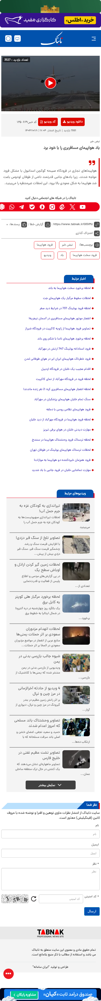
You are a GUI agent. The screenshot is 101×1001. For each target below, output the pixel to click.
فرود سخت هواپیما (85, 255)
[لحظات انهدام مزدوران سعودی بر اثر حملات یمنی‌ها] (76, 636)
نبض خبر (67, 245)
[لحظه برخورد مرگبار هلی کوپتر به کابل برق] (76, 603)
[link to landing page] (52, 38)
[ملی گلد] (50, 6)
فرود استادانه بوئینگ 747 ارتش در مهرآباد (64, 349)
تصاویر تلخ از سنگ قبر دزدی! (38, 538)
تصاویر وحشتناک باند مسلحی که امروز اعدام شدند (37, 723)
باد (62, 255)
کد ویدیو (50, 122)
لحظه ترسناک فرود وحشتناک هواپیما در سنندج (61, 440)
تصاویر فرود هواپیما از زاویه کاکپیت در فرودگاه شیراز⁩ (58, 328)
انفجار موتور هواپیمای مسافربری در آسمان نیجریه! (60, 318)
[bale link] (32, 207)
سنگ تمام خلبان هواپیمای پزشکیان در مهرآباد (62, 399)
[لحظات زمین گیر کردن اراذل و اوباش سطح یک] (76, 571)
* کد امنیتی (91, 896)
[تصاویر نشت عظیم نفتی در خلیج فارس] (76, 759)
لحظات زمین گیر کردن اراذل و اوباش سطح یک (37, 567)
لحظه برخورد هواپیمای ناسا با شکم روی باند (64, 339)
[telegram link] (22, 207)
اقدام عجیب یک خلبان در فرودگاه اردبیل (66, 369)
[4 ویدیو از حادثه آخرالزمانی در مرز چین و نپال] (76, 695)
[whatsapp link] (12, 207)
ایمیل (95, 845)
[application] (50, 83)
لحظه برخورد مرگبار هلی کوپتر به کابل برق (37, 599)
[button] (50, 83)
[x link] (72, 207)
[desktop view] (17, 38)
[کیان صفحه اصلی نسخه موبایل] (50, 994)
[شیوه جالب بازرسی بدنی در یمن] (76, 663)
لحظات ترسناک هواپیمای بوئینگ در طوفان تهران (60, 450)
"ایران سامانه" (41, 967)
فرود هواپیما (45, 245)
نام (97, 825)
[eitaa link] (62, 207)
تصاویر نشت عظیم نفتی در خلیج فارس (39, 755)
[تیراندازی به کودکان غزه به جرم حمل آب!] (76, 512)
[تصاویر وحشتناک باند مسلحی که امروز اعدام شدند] (76, 727)
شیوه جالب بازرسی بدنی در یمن (39, 659)
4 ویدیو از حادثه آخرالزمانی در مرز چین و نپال (39, 691)
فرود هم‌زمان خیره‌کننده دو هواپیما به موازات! (62, 460)
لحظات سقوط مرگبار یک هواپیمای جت (67, 298)
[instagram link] (52, 207)
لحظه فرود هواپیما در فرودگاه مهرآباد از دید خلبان (60, 420)
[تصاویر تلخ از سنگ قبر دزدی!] (76, 545)
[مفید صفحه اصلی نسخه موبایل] (50, 20)
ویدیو (47, 255)
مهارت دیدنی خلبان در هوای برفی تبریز (67, 430)
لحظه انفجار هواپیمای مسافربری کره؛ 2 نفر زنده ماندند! (57, 389)
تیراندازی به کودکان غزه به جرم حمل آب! (39, 508)
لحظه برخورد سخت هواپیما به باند (69, 288)
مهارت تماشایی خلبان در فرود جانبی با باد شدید (61, 470)
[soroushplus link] (42, 207)
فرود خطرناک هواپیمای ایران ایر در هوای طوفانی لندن (57, 359)
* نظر (95, 864)
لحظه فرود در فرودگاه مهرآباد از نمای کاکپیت (63, 379)
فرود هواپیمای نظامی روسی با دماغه (68, 409)
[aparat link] (92, 207)
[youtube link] (82, 207)
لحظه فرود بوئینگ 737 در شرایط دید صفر (65, 308)
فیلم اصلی (66, 135)
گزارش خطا (37, 224)
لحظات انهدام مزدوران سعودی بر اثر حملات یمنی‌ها (38, 632)
